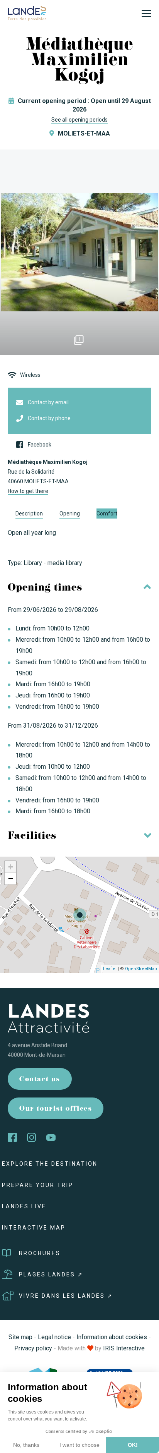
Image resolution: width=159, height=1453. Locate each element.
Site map (20, 1337)
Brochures (40, 1253)
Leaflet (110, 968)
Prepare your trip (37, 1185)
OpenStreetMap (141, 968)
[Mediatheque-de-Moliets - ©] (79, 252)
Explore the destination (50, 1164)
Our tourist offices (55, 1109)
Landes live (24, 1206)
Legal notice (54, 1337)
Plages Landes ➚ (51, 1274)
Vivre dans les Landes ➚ (66, 1296)
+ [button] (10, 867)
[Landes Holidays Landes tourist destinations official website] (27, 13)
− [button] (10, 878)
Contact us (39, 1080)
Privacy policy (33, 1348)
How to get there (28, 491)
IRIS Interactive (124, 1348)
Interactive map (34, 1228)
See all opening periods (79, 120)
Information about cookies (111, 1337)
